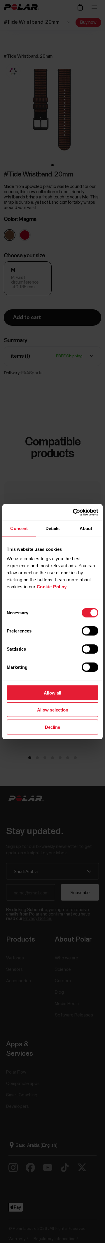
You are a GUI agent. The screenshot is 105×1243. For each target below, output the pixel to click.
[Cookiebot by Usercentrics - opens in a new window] (74, 512)
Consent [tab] (19, 528)
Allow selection (52, 709)
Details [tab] (53, 528)
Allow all (52, 692)
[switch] (90, 630)
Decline (52, 726)
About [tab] (86, 528)
